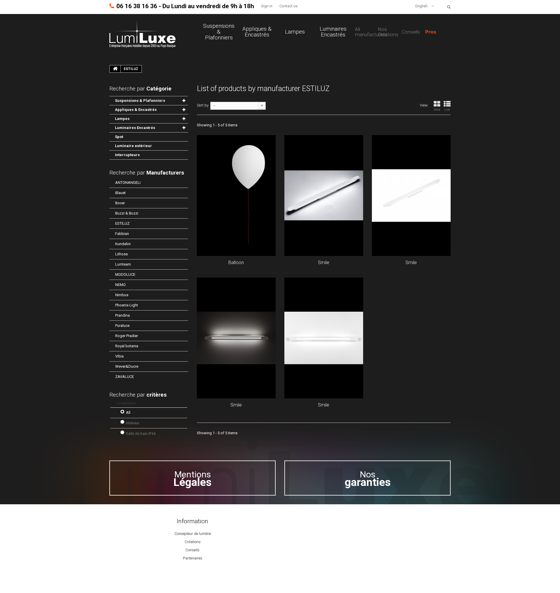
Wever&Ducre (126, 366)
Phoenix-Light (126, 305)
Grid (437, 109)
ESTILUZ (122, 223)
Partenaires (192, 558)
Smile (323, 262)
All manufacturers (371, 32)
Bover (120, 203)
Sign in (266, 6)
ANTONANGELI (128, 182)
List (447, 109)
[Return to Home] (115, 68)
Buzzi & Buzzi (126, 213)
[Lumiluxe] (142, 33)
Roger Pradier (126, 336)
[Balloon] (236, 195)
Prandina (122, 315)
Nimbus (121, 295)
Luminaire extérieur (133, 146)
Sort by (203, 105)
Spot (119, 137)
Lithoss (121, 254)
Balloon (236, 262)
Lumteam (123, 264)
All (128, 412)
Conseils (411, 31)
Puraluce (122, 325)
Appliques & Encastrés (257, 32)
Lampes (295, 32)
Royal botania (126, 346)
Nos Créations (388, 32)
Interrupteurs (127, 155)
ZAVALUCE (124, 376)
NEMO (120, 284)
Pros (430, 31)
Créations (193, 542)
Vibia (119, 356)
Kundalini (123, 244)
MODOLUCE (125, 274)
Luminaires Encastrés (333, 32)
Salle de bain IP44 (140, 433)
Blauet (120, 193)
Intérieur (132, 423)
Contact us (288, 6)
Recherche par (146, 172)
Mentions (192, 478)
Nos (368, 478)
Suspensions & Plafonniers (219, 32)
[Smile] (323, 195)
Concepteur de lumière (192, 533)
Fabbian (122, 233)
